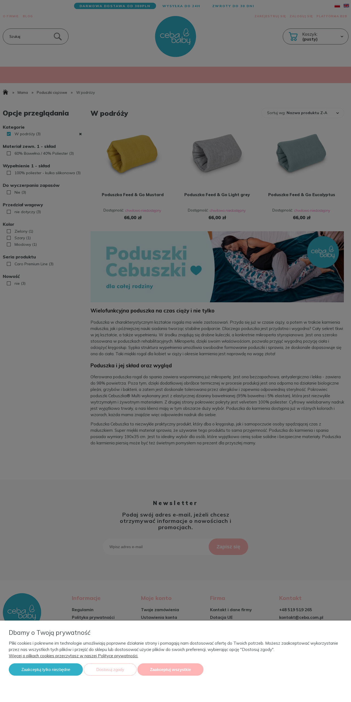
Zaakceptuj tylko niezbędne (45, 669)
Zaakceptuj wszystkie (170, 669)
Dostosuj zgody (110, 669)
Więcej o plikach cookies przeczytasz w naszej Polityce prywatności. (73, 655)
